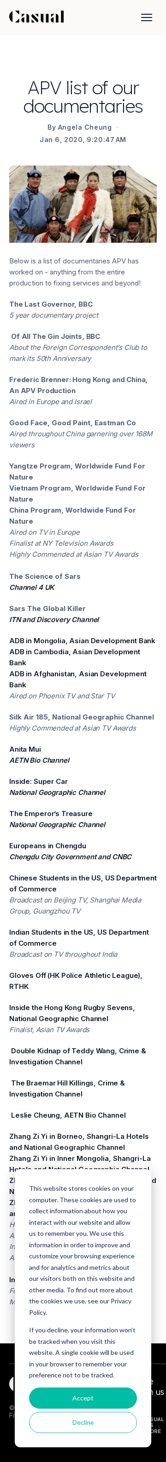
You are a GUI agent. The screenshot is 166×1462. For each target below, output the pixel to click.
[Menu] (146, 17)
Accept (83, 1398)
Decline (83, 1422)
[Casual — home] (36, 17)
